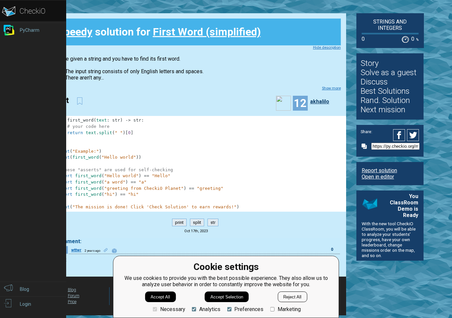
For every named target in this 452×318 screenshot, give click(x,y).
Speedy (74, 32)
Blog (72, 289)
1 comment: (66, 241)
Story (370, 63)
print (179, 222)
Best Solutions (385, 91)
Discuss (374, 81)
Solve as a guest (389, 72)
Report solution (379, 170)
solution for (159, 32)
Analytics (209, 309)
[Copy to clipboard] (366, 146)
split (197, 222)
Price (72, 301)
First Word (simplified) (207, 32)
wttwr (76, 250)
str (212, 222)
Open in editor (378, 177)
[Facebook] (400, 135)
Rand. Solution (385, 100)
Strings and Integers (390, 25)
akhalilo (319, 101)
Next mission (383, 109)
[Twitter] (413, 135)
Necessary (172, 309)
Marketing (289, 309)
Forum (73, 295)
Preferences (248, 309)
